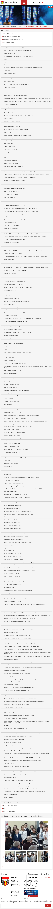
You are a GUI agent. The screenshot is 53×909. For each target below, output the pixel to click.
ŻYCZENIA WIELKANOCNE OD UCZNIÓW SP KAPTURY (14, 343)
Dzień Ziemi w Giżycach (9, 81)
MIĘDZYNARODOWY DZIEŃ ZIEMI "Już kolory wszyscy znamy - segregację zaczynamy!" (21, 562)
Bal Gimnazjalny (7, 107)
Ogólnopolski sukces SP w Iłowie (11, 659)
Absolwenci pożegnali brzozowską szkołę (12, 395)
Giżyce (5, 62)
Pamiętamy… (6, 607)
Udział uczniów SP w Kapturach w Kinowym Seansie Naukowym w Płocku (19, 687)
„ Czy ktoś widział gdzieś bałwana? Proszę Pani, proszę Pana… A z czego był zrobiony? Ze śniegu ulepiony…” (26, 488)
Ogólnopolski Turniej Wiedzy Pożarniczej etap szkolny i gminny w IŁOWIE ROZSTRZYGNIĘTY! (22, 318)
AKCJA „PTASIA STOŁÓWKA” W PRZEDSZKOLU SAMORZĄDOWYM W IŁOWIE (19, 514)
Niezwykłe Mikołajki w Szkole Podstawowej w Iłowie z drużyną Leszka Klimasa (20, 698)
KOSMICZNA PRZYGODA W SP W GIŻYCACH (12, 528)
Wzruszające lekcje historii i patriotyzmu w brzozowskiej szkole (17, 635)
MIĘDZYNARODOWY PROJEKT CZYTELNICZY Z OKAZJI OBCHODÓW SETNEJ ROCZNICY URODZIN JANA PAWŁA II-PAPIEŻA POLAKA (28, 367)
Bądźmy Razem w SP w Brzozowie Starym (12, 695)
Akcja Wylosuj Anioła (8, 295)
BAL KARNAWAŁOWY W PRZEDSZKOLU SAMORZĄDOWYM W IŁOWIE (17, 511)
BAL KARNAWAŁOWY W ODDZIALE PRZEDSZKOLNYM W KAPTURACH (17, 500)
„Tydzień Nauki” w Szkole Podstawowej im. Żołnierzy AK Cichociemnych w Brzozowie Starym (23, 667)
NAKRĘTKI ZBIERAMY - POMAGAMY (11, 463)
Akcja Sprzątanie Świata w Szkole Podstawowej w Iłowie (15, 681)
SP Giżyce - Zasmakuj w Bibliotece (11, 373)
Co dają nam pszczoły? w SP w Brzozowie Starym (14, 745)
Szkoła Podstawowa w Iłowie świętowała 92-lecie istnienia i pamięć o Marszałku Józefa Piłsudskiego (24, 791)
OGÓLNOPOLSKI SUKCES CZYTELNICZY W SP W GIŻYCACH (15, 293)
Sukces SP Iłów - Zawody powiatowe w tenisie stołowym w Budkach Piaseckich (20, 208)
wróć (4, 866)
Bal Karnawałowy (7, 324)
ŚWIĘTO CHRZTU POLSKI (9, 550)
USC (4, 808)
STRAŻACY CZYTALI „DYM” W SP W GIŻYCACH (13, 253)
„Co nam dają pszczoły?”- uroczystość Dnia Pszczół (14, 707)
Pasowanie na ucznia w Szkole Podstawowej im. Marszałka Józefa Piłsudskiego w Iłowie (22, 171)
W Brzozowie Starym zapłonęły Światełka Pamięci (14, 486)
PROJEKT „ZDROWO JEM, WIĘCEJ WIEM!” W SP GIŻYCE (15, 270)
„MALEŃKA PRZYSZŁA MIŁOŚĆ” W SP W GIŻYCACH (14, 284)
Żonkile (5, 349)
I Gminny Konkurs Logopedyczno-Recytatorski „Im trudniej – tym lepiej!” (19, 780)
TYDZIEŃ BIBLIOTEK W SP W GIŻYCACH (11, 579)
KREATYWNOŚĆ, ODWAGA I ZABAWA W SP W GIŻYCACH (15, 418)
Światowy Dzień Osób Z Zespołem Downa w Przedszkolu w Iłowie (17, 542)
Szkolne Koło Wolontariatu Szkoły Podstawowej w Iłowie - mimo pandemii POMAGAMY (21, 477)
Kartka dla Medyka (8, 338)
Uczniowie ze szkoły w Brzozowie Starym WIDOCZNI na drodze (17, 407)
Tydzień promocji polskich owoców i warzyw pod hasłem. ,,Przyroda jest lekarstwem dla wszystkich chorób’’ (26, 174)
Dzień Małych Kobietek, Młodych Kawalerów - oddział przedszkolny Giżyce (19, 534)
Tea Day (5, 346)
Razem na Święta (7, 469)
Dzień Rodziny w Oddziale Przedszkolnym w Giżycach (15, 593)
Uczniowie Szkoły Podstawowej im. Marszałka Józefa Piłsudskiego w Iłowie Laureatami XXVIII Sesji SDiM (25, 624)
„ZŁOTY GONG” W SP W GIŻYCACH (11, 315)
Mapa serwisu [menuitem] (36, 2)
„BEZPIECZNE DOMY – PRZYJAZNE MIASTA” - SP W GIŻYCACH (16, 432)
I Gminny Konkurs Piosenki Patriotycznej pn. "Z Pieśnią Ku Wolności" (18, 638)
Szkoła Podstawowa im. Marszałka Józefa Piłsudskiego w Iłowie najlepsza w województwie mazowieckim (26, 641)
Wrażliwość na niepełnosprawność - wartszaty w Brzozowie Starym (18, 748)
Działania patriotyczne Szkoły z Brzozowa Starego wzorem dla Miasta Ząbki (19, 618)
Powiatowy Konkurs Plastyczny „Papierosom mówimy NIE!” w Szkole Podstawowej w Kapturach (23, 757)
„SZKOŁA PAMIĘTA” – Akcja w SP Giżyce (12, 186)
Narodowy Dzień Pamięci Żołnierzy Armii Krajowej (14, 739)
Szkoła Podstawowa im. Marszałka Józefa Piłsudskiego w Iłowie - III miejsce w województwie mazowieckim (26, 693)
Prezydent (6, 76)
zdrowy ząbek (7, 70)
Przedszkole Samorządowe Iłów (10, 104)
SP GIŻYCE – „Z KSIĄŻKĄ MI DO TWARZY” (12, 446)
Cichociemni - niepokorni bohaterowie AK (12, 742)
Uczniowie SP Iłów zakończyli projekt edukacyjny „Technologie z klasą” (18, 115)
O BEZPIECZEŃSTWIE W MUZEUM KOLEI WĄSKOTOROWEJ (15, 183)
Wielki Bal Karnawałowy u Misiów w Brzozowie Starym (15, 502)
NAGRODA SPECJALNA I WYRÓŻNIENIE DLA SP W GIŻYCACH (15, 95)
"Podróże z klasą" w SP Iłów (9, 725)
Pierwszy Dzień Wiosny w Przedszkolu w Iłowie (13, 539)
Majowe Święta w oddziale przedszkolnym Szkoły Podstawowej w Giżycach (19, 567)
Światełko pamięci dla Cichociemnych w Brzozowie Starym (16, 774)
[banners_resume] (52, 7)
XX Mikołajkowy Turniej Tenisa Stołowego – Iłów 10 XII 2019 (16, 276)
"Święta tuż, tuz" (7, 474)
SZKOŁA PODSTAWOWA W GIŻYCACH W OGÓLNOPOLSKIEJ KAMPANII (18, 426)
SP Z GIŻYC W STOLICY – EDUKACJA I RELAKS (13, 329)
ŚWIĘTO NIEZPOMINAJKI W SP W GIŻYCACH (12, 584)
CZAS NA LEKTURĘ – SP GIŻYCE (10, 564)
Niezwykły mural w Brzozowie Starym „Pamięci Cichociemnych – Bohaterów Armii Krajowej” (23, 760)
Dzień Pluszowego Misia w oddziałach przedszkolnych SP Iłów (17, 610)
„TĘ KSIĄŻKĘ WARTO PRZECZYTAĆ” (11, 307)
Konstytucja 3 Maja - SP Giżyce (10, 360)
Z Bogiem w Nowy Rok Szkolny (10, 160)
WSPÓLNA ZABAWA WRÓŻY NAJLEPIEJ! (12, 262)
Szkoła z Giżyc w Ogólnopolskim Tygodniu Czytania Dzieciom (16, 390)
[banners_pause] (49, 7)
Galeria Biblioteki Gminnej (8, 42)
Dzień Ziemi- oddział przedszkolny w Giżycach (13, 559)
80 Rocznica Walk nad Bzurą (9, 146)
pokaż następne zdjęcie (49, 835)
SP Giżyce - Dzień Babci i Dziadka (10, 805)
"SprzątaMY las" (7, 155)
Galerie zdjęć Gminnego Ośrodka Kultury (11, 36)
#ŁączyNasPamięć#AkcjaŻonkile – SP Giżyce (13, 553)
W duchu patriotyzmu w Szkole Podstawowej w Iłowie (15, 214)
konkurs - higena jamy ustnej (10, 73)
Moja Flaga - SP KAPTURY (9, 357)
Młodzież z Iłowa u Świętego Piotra (11, 794)
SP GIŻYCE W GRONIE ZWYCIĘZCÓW (11, 163)
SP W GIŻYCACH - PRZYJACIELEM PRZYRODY (13, 376)
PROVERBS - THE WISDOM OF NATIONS (11, 384)
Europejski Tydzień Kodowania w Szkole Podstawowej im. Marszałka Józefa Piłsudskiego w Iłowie (24, 604)
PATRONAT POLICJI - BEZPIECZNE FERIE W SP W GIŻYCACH (15, 321)
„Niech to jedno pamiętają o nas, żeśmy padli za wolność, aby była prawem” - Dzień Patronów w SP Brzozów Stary (27, 98)
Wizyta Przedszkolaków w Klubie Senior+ (12, 326)
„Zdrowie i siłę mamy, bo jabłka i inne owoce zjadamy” (15, 109)
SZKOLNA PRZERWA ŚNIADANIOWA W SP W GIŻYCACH (15, 180)
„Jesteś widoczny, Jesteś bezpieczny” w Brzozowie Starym (16, 690)
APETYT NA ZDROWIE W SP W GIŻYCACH (12, 576)
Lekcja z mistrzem (8, 769)
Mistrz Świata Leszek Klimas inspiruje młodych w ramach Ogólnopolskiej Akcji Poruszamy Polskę (24, 771)
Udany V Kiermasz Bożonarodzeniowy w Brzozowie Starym (16, 279)
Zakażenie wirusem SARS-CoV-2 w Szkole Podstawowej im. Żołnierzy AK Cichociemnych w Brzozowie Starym (26, 421)
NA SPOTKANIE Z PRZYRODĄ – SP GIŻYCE (12, 556)
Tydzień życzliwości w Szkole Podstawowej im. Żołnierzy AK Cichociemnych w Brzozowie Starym (24, 250)
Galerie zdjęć (13, 26)
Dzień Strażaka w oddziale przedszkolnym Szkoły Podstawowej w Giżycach (19, 570)
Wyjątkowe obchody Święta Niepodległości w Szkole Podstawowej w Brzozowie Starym (22, 233)
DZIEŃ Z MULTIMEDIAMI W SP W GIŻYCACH (12, 531)
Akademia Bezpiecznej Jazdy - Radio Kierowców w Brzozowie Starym (18, 662)
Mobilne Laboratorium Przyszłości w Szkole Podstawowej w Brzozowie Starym (20, 664)
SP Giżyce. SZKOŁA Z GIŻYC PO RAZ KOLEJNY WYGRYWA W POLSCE (17, 50)
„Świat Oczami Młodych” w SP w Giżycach (12, 401)
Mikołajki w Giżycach (8, 466)
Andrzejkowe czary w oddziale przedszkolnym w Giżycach (16, 457)
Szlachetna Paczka (8, 264)
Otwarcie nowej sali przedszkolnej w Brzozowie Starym (15, 676)
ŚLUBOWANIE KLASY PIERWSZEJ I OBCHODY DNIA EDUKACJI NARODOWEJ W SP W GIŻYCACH (22, 169)
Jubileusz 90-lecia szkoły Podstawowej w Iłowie (14, 710)
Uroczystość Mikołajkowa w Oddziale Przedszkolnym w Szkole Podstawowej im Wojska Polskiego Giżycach (26, 267)
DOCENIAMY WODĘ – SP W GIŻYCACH (11, 545)
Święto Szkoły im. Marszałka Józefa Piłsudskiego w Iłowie (16, 598)
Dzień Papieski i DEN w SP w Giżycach (11, 429)
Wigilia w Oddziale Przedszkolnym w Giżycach (13, 483)
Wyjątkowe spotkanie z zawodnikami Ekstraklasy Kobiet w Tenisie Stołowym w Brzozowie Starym (24, 701)
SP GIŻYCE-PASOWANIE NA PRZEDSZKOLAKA (13, 217)
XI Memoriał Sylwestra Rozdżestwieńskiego (13, 712)
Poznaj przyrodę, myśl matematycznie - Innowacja (14, 670)
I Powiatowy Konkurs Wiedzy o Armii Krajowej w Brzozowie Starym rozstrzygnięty (21, 679)
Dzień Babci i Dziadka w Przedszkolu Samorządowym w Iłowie (17, 301)
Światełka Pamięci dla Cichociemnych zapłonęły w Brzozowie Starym (18, 287)
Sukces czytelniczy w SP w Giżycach (11, 393)
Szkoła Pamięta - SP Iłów (9, 202)
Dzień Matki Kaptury (8, 381)
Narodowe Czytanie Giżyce (9, 140)
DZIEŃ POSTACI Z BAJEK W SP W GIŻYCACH (12, 191)
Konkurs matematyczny (9, 259)
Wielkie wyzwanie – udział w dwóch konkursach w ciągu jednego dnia (18, 673)
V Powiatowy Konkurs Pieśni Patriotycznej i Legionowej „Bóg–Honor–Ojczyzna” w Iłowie (22, 786)
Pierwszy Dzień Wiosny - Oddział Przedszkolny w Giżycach (16, 536)
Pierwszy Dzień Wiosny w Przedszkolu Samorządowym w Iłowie (17, 78)
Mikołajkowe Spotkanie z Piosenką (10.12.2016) (13, 39)
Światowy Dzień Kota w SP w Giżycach (12, 519)
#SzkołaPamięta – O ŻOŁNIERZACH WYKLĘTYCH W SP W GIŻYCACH (17, 332)
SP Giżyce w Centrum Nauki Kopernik (11, 298)
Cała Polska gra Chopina (9, 763)
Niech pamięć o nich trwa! (9, 800)
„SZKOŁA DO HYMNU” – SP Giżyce (11, 194)
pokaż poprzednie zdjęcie (3, 835)
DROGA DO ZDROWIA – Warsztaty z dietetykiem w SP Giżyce (16, 84)
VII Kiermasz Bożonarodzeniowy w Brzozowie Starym (15, 731)
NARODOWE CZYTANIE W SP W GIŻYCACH (12, 410)
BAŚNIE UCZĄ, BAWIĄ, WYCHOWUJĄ (11, 335)
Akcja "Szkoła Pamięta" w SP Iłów (11, 684)
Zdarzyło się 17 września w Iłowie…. (11, 149)
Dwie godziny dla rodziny (9, 587)
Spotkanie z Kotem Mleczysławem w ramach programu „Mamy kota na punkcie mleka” (22, 646)
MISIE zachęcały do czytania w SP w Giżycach (13, 248)
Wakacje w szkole (7, 132)
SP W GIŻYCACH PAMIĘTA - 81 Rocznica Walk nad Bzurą (15, 412)
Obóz (5, 124)
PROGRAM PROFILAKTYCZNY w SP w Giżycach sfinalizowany (16, 129)
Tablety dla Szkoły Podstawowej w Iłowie (12, 452)
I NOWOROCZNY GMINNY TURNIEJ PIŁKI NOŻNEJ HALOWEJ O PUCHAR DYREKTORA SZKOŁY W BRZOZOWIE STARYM (27, 656)
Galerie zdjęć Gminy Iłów (8, 33)
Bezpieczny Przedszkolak (9, 143)
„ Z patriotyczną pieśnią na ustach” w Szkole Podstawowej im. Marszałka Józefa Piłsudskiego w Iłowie (25, 236)
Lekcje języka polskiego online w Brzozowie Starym (14, 341)
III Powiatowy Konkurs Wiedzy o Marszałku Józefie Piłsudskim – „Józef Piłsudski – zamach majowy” (24, 788)
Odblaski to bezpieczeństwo (10, 222)
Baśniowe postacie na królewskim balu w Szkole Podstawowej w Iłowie (18, 219)
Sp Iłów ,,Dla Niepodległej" (9, 53)
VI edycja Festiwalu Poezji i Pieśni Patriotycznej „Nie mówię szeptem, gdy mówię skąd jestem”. (23, 67)
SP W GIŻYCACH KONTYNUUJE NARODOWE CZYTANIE (14, 188)
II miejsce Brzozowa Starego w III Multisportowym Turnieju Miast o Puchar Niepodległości (22, 643)
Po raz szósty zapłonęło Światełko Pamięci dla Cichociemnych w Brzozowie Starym (21, 612)
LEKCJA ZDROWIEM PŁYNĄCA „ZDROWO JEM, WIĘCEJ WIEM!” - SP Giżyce (18, 56)
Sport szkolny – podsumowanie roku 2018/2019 (14, 166)
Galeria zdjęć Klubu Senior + (9, 811)
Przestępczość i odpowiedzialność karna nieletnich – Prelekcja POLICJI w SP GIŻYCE (21, 211)
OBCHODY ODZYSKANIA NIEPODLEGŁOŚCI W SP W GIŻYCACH (16, 455)
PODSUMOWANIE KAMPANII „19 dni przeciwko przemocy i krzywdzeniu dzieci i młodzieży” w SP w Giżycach (26, 256)
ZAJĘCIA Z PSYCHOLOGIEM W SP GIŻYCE (12, 225)
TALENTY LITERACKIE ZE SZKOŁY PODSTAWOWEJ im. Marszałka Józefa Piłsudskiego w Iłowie (23, 649)
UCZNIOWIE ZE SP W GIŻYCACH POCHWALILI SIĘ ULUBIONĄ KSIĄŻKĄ (17, 352)
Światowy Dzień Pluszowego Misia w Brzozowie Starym (15, 728)
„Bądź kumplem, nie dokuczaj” (10, 290)
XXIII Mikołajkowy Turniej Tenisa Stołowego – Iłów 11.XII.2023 (16, 704)
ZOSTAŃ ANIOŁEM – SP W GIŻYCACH (11, 480)
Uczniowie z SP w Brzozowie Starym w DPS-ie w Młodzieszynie (17, 245)
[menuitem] (43, 2)
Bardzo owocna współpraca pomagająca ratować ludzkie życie (17, 621)
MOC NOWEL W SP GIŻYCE (9, 304)
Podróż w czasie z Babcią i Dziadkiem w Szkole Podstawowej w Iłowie (18, 309)
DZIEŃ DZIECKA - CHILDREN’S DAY (10, 387)
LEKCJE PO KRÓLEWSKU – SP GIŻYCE (11, 573)
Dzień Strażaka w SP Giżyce (9, 90)
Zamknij (47, 905)
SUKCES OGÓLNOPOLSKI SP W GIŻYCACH (12, 601)
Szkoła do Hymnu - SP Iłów (9, 200)
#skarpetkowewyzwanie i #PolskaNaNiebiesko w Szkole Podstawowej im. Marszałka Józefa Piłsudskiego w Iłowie (27, 615)
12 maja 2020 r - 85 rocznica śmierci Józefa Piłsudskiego (15, 363)
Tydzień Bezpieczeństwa (9, 87)
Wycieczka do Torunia (8, 118)
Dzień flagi (6, 355)
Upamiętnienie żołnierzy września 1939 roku (13, 424)
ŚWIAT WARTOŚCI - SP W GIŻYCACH (11, 517)
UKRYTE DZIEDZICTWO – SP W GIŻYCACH (12, 522)
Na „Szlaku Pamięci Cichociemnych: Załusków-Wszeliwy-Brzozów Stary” (18, 629)
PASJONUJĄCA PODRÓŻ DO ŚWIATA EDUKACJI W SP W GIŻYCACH (17, 497)
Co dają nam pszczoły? (8, 797)
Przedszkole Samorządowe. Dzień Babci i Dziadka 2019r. (15, 47)
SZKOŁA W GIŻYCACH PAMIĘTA (10, 440)
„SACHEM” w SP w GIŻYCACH (10, 273)
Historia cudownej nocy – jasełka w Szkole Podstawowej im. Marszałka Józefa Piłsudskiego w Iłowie (24, 733)
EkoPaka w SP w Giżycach (9, 398)
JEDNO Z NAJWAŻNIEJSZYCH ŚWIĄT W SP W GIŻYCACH (15, 595)
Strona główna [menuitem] (31, 2)
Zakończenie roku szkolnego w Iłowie (12, 121)
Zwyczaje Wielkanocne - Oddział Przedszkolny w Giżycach (16, 548)
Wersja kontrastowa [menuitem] (33, 2)
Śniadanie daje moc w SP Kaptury (11, 228)
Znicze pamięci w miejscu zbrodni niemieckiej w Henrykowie (16, 766)
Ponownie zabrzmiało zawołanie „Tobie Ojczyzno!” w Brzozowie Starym (19, 715)
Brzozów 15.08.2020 (8, 404)
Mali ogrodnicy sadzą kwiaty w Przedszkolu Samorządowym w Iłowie (18, 590)
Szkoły (19, 26)
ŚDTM (5, 157)
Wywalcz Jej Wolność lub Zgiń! (10, 777)
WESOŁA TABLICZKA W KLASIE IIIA (10, 231)
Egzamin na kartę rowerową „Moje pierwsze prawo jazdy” (16, 718)
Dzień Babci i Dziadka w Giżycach (11, 491)
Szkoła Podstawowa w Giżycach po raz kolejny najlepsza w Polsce (17, 135)
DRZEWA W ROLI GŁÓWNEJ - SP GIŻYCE (12, 435)
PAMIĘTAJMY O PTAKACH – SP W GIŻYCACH (12, 505)
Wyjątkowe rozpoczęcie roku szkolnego (12, 138)
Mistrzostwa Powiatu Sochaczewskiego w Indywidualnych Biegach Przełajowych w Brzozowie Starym (25, 783)
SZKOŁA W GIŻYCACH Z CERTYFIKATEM (12, 443)
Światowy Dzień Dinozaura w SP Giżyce (12, 525)
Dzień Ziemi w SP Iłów (8, 93)
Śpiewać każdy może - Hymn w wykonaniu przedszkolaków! (16, 449)
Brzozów (6, 64)
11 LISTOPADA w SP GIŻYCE (9, 197)
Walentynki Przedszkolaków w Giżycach (12, 508)
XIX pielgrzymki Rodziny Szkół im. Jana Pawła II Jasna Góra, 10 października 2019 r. (21, 177)
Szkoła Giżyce (7, 460)
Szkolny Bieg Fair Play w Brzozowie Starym (13, 750)
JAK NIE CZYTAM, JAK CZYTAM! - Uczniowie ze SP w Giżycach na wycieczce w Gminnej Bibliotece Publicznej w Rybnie (27, 101)
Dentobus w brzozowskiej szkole (11, 632)
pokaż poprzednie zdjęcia (3, 856)
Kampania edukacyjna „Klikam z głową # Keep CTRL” (14, 312)
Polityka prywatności (46, 877)
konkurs (5, 59)
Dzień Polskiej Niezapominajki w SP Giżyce (12, 370)
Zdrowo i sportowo (8, 152)
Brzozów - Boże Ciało (8, 112)
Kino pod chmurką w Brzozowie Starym (12, 802)
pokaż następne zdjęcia (49, 856)
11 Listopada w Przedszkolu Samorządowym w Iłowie (15, 205)
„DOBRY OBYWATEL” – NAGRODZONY (11, 626)
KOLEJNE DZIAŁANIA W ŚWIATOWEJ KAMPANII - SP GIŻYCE (15, 239)
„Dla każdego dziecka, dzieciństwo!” (11, 242)
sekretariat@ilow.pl (18, 885)
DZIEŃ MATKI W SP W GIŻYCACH (10, 378)
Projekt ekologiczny (8, 472)
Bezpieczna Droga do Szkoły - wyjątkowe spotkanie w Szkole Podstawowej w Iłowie (21, 415)
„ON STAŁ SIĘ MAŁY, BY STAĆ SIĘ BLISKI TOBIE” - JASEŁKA (15, 281)
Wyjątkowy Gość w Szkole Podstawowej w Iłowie (14, 438)
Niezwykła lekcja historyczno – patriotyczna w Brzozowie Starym (17, 581)
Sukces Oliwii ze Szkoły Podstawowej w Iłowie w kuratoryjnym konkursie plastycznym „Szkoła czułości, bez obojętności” (26, 754)
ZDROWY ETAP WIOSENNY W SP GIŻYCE (12, 126)
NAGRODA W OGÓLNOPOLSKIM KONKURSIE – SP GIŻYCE (15, 494)
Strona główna (6, 26)
